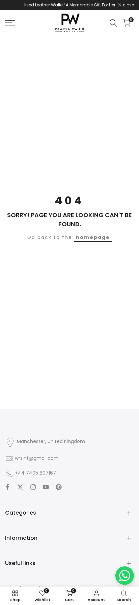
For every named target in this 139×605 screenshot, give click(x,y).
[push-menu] (10, 23)
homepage (93, 237)
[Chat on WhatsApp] (124, 575)
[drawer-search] (113, 23)
